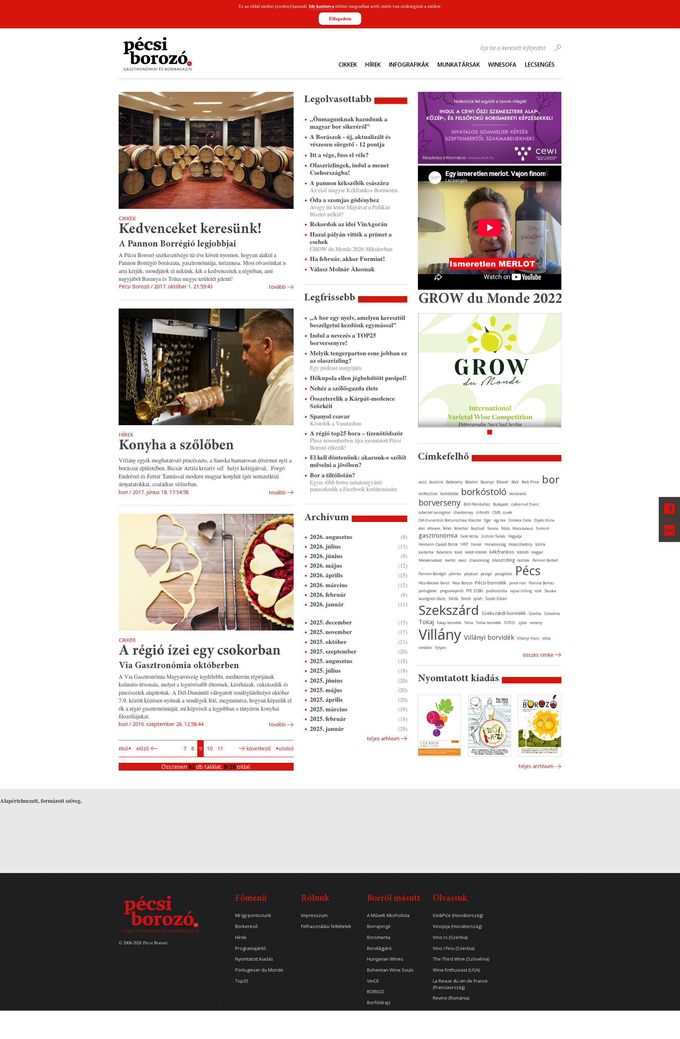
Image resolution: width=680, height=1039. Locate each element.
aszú (422, 481)
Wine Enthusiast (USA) (456, 970)
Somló (466, 598)
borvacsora (517, 493)
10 (209, 748)
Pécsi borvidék (490, 582)
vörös (546, 638)
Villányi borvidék (489, 637)
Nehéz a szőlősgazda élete (344, 388)
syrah (478, 598)
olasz (462, 560)
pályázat (471, 573)
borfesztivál (428, 493)
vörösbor (425, 647)
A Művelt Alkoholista (388, 915)
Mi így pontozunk (253, 915)
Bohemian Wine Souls (390, 970)
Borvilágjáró (379, 948)
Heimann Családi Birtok (438, 544)
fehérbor (461, 528)
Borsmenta (378, 937)
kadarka (426, 552)
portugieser (428, 590)
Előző (142, 748)
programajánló (451, 590)
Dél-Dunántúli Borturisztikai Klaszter (450, 520)
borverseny (440, 502)
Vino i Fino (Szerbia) (453, 948)
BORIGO (375, 992)
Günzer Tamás (493, 536)
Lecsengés (540, 64)
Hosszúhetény (520, 544)
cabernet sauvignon (435, 512)
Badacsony (454, 481)
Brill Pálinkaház (477, 504)
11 (220, 748)
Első (123, 748)
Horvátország (495, 544)
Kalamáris (444, 552)
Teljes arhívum (383, 738)
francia (492, 528)
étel (422, 528)
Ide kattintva (321, 6)
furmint (542, 528)
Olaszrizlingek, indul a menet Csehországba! (349, 168)
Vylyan (440, 647)
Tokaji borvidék (449, 622)
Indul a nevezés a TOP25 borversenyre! (343, 339)
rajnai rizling (521, 590)
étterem (433, 528)
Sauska (550, 590)
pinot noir (517, 582)
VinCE (373, 981)
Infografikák (409, 64)
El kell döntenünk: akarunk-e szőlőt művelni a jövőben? (358, 461)
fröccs (505, 528)
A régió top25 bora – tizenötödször (356, 433)
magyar (537, 552)
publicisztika (496, 590)
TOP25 (509, 622)
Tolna (468, 622)
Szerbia (535, 613)
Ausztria (436, 481)
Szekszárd (449, 610)
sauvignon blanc (432, 598)
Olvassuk (450, 898)
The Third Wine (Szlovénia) (461, 959)
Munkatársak (458, 64)
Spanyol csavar (330, 416)
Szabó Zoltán (496, 598)
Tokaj (426, 622)
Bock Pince (530, 481)
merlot (450, 560)
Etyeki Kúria (544, 520)
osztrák (523, 560)
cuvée (507, 512)
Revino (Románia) (451, 998)
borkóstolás (449, 493)
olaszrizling (503, 560)
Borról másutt (393, 898)
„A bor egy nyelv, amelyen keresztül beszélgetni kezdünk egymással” (357, 321)
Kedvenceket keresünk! (190, 229)
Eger (487, 520)
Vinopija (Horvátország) (457, 926)
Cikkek (348, 64)
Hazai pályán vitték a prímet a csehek (351, 237)
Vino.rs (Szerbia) (450, 937)
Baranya (487, 481)
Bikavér (503, 481)
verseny (536, 622)
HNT (464, 544)
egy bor (500, 520)
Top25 (241, 981)
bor (551, 479)
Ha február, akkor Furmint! (347, 258)
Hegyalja (515, 536)
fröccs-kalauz (522, 528)
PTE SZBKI (474, 590)
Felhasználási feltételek (326, 926)
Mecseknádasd (430, 560)
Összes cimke (538, 654)
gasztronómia (438, 535)
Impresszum (314, 915)
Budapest (500, 504)
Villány (440, 634)
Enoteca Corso (520, 520)
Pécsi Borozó (462, 582)
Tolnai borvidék (488, 622)
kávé (458, 552)
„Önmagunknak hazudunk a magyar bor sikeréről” (348, 122)
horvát (476, 544)
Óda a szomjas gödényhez (344, 200)
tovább (277, 286)
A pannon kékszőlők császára (349, 183)
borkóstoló (483, 491)
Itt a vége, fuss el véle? (339, 155)
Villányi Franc (528, 638)
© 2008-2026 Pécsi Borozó (143, 942)
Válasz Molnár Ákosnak (342, 269)
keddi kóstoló (476, 552)
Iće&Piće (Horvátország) (458, 915)
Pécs (528, 570)
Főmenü (251, 898)
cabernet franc (525, 504)
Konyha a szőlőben (176, 446)
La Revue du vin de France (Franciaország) (460, 984)
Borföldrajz (379, 1003)
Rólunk (315, 898)
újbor (522, 622)
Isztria (540, 544)
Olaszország (479, 560)
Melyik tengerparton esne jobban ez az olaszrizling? (358, 356)
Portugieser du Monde (259, 970)
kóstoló (522, 552)
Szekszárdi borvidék (504, 613)
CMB (496, 512)
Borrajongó (379, 926)
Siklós (453, 598)
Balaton (471, 481)
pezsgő (486, 573)
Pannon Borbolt (545, 560)
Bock (515, 481)
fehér (447, 528)
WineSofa (502, 64)
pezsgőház (503, 573)
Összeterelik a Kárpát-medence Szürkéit (352, 402)
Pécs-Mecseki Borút (434, 582)
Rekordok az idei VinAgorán (348, 224)
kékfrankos (501, 552)
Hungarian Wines (385, 959)
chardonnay (463, 512)
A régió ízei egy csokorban (200, 651)
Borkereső (246, 926)
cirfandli (482, 512)
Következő (258, 748)
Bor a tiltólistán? (332, 475)
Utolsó (286, 748)
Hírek (373, 64)
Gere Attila (469, 536)
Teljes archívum (536, 766)
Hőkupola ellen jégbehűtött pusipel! (358, 378)
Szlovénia (552, 613)
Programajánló (250, 948)
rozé (538, 590)
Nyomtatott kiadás (254, 959)
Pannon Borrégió (432, 573)
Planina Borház (541, 582)
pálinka (455, 573)
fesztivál (477, 528)
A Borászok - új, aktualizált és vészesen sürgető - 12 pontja (350, 140)
